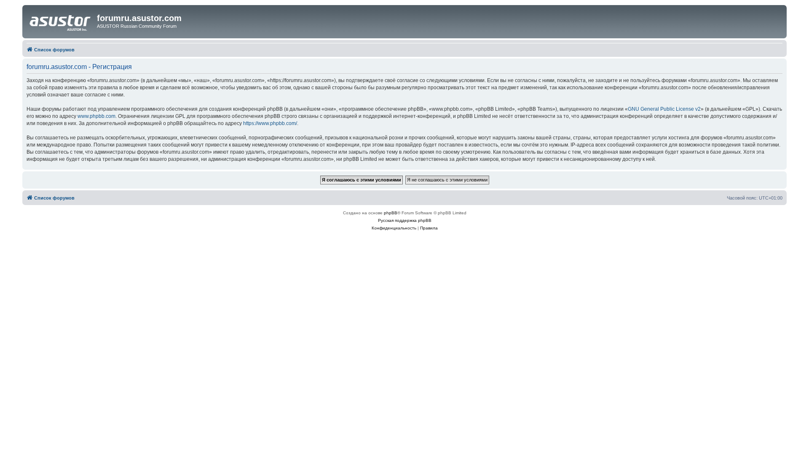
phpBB (390, 213)
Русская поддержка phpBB (404, 220)
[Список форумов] (60, 20)
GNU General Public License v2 (664, 109)
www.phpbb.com (96, 116)
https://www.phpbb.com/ (270, 123)
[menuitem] (394, 228)
